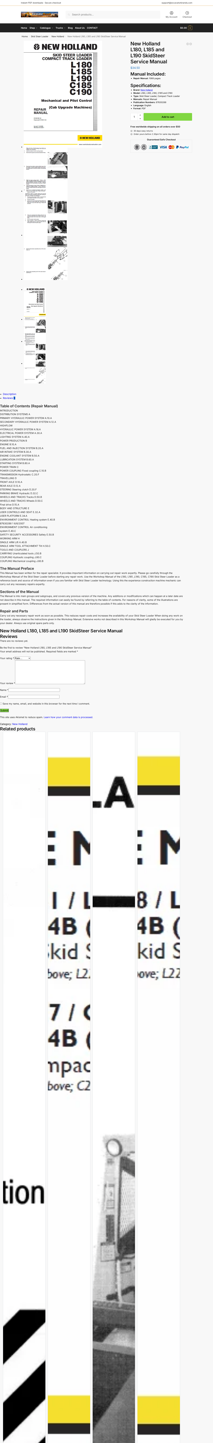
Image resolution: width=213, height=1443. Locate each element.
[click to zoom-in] (74, 94)
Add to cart (168, 116)
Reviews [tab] (9, 398)
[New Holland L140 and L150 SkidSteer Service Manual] (187, 43)
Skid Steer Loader (39, 36)
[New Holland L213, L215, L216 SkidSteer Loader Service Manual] (190, 43)
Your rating (7, 658)
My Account (171, 17)
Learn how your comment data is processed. (68, 717)
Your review (7, 683)
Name (4, 690)
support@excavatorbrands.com (177, 2)
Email (4, 696)
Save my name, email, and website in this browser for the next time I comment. (46, 703)
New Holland (58, 36)
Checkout (187, 17)
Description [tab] (9, 394)
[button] (186, 28)
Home (25, 36)
